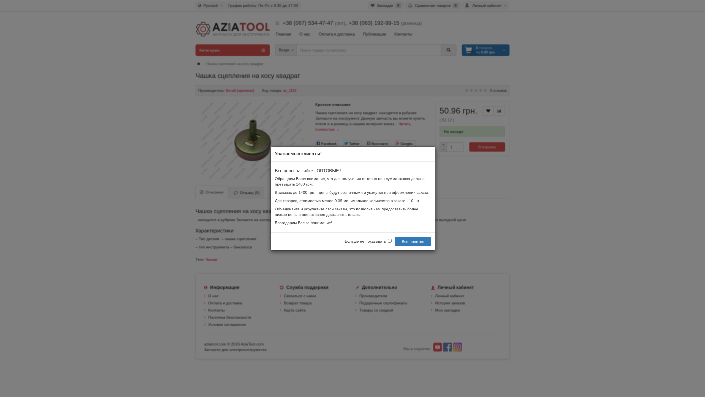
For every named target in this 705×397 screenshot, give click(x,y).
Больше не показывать (365, 241)
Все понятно (413, 241)
